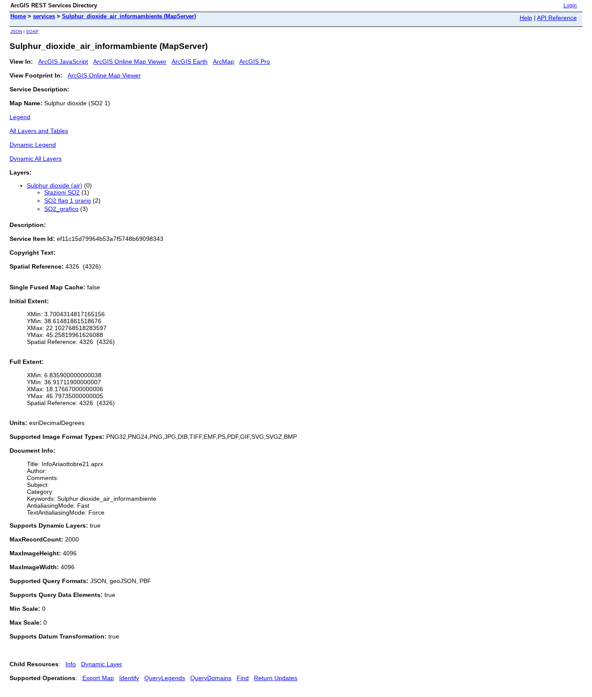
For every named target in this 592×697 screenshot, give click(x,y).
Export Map (98, 677)
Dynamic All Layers (36, 158)
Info (70, 664)
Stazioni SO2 (62, 192)
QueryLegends (164, 677)
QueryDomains (210, 677)
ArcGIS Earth (190, 61)
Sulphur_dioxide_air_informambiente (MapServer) (129, 16)
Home (18, 16)
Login (570, 5)
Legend (20, 116)
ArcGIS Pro (254, 61)
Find (243, 677)
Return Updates (275, 677)
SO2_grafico (61, 208)
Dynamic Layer (101, 664)
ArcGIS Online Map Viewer (129, 61)
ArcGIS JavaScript (63, 61)
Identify (129, 677)
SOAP (32, 31)
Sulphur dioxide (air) (54, 185)
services (44, 16)
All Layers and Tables (39, 130)
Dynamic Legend (33, 144)
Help (526, 17)
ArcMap (223, 61)
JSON (16, 31)
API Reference (557, 17)
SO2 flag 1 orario (67, 200)
